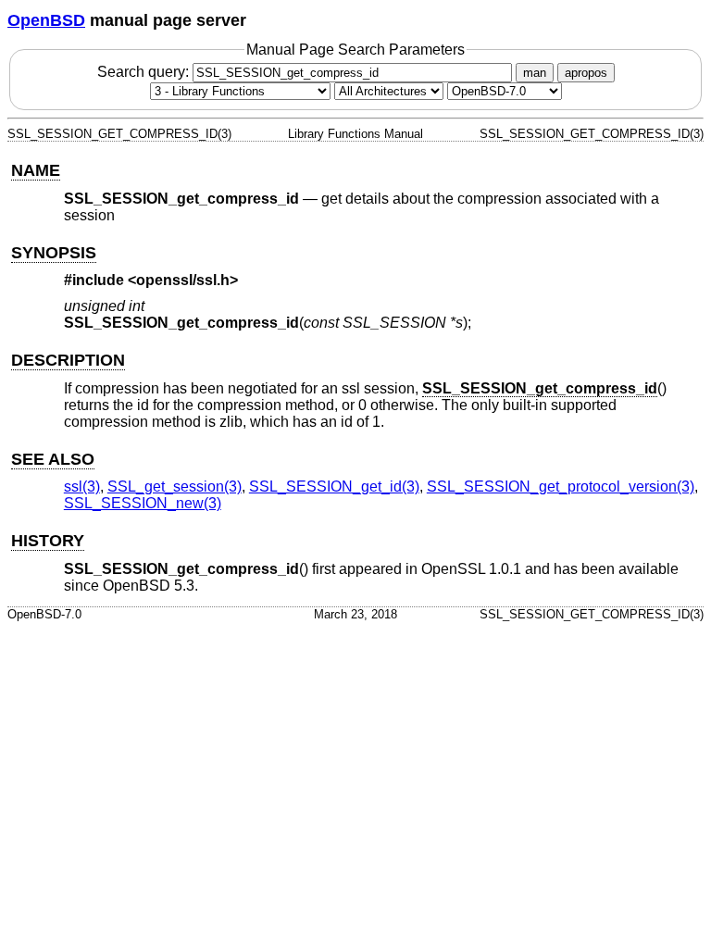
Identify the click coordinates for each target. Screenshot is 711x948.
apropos (586, 73)
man (534, 73)
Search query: (145, 72)
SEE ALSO (52, 459)
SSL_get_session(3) (174, 486)
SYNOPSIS (53, 252)
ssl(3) (82, 486)
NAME (35, 170)
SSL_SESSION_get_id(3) (334, 486)
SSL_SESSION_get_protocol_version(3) (560, 486)
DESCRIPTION (68, 360)
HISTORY (47, 540)
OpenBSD (46, 20)
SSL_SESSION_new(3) (142, 503)
